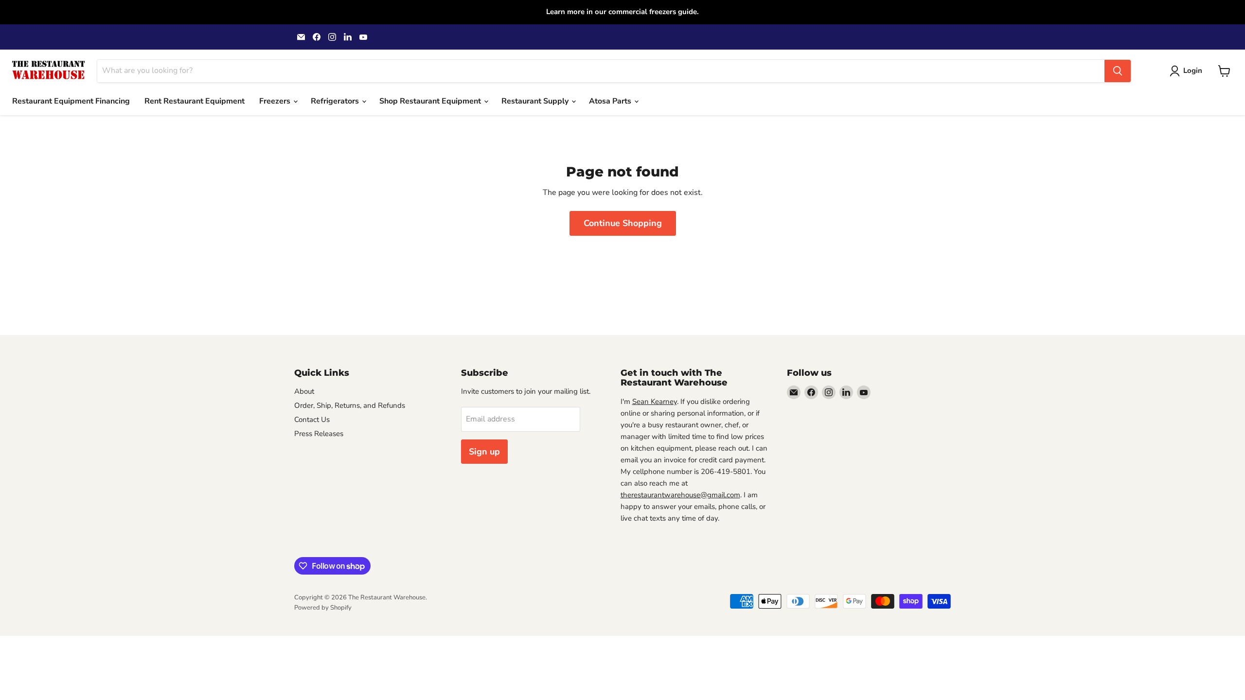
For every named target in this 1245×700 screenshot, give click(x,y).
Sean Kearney (654, 401)
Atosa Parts (611, 101)
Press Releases (318, 433)
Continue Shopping (623, 223)
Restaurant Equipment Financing (71, 101)
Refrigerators (336, 101)
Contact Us (312, 419)
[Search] (1117, 71)
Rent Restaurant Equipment (194, 101)
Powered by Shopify (323, 607)
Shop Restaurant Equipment (431, 101)
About (304, 391)
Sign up (484, 451)
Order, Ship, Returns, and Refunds (349, 405)
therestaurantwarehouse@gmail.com (680, 495)
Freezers (275, 101)
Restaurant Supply (535, 101)
